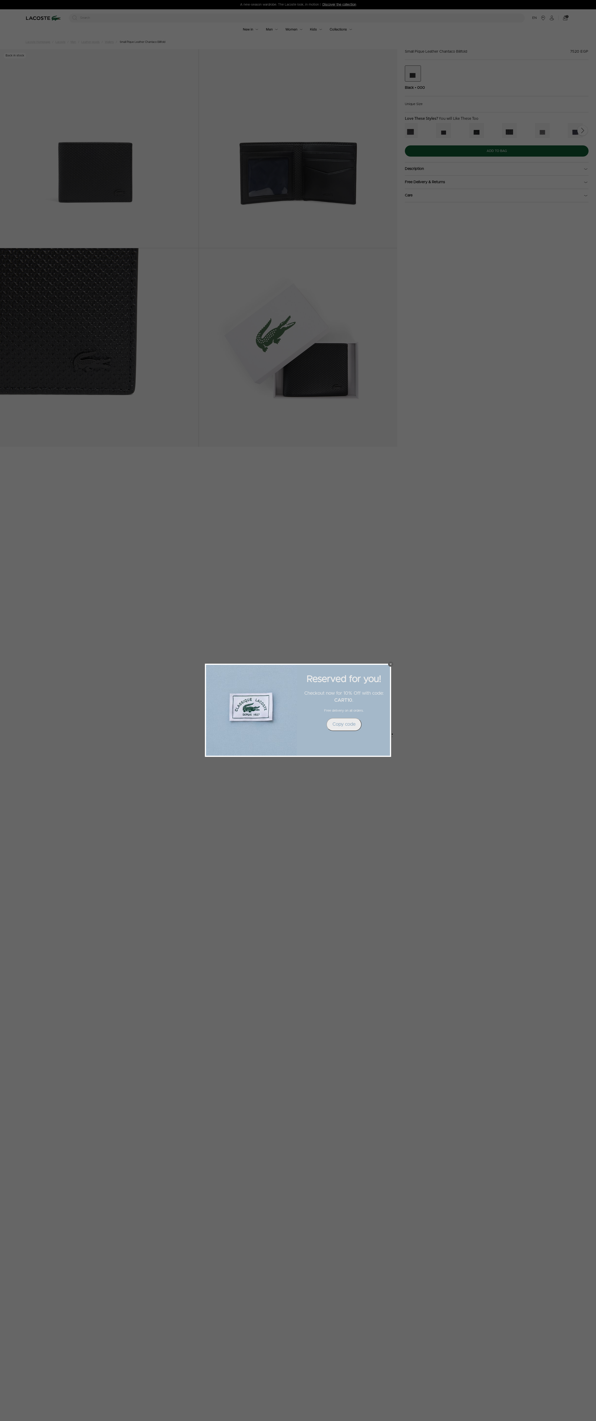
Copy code (344, 724)
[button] (390, 664)
